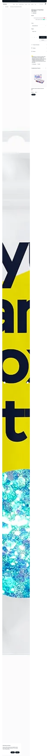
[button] (4, 383)
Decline (17, 752)
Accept (13, 752)
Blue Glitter (6, 6)
